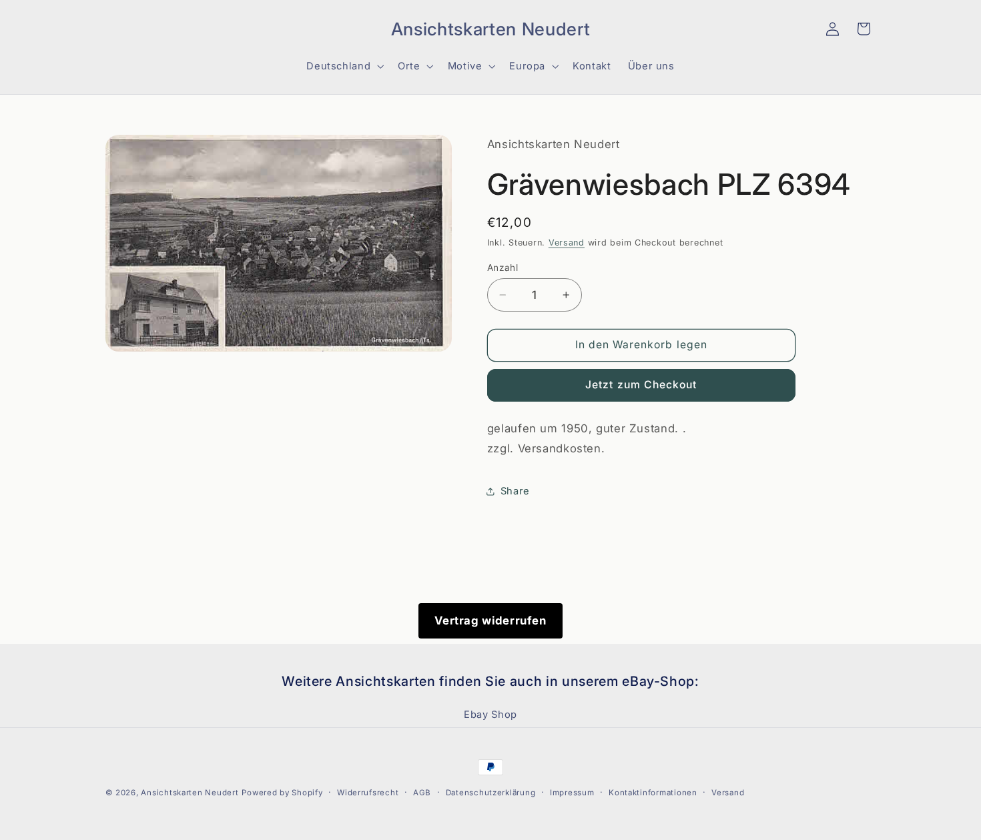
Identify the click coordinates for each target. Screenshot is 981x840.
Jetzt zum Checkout (641, 384)
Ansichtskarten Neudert (189, 792)
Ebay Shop (490, 715)
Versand (567, 243)
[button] (120, 28)
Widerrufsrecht (367, 792)
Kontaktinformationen (653, 792)
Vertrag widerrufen (490, 620)
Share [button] (515, 491)
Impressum (572, 792)
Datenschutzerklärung (491, 792)
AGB (422, 792)
